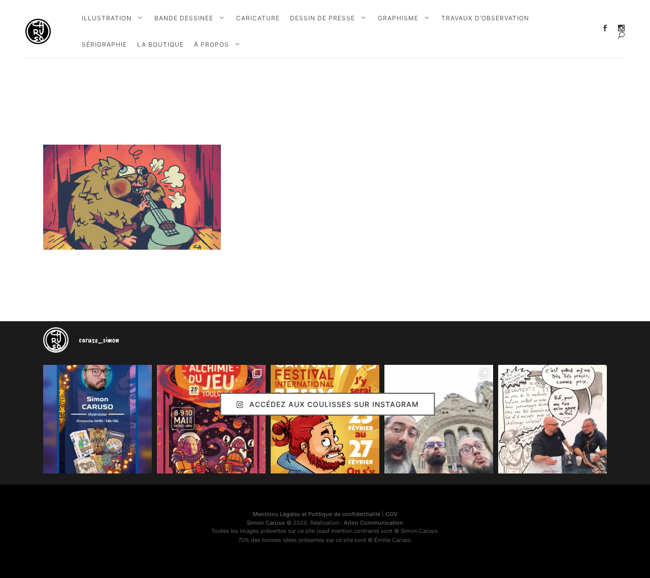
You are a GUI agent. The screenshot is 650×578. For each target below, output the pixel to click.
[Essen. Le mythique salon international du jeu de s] (438, 419)
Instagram (621, 28)
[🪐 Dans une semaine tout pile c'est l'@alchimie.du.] (211, 419)
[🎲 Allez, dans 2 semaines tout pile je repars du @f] (325, 419)
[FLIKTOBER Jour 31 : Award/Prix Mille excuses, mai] (552, 419)
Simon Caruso (266, 522)
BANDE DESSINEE (183, 18)
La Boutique (160, 44)
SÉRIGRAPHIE (104, 44)
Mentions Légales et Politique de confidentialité (316, 514)
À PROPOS (211, 44)
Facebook (605, 28)
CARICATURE (258, 18)
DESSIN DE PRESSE (322, 18)
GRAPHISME (398, 18)
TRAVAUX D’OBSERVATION (485, 18)
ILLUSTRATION (107, 18)
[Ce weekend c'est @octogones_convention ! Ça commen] (97, 419)
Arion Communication (373, 522)
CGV (391, 514)
